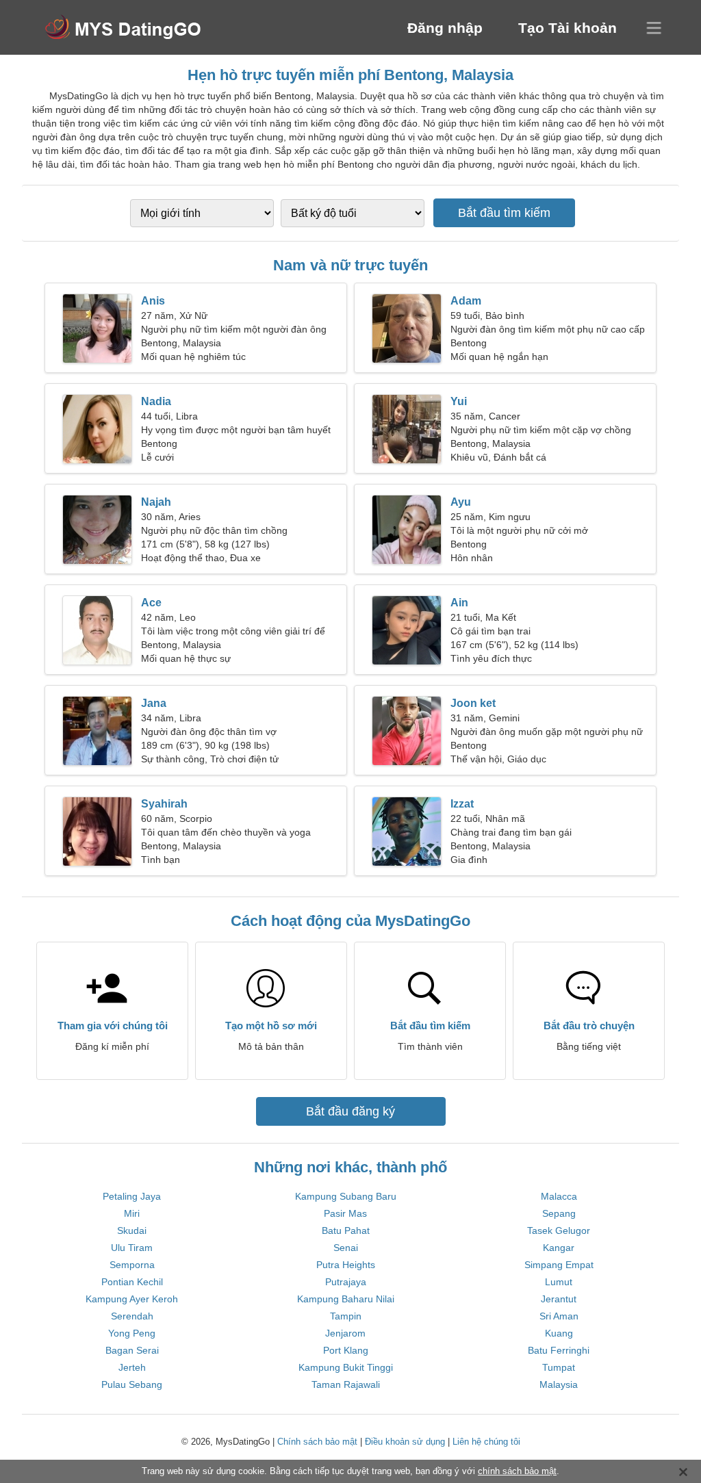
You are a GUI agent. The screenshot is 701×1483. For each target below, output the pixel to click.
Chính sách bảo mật (317, 1441)
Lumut (558, 1281)
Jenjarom (345, 1333)
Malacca (559, 1196)
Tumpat (558, 1367)
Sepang (559, 1213)
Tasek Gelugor (558, 1230)
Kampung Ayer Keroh (132, 1298)
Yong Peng (131, 1333)
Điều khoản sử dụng (405, 1441)
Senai (345, 1247)
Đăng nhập (445, 28)
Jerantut (558, 1298)
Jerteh (132, 1367)
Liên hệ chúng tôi (486, 1441)
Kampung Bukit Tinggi (345, 1367)
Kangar (558, 1247)
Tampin (345, 1316)
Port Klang (345, 1350)
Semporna (132, 1264)
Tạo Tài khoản (567, 28)
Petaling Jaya (132, 1196)
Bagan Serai (132, 1350)
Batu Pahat (346, 1230)
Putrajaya (345, 1281)
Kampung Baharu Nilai (345, 1298)
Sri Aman (558, 1316)
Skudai (131, 1230)
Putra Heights (345, 1264)
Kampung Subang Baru (345, 1196)
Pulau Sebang (131, 1384)
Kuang (559, 1333)
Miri (132, 1213)
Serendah (132, 1316)
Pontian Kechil (132, 1281)
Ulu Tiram (132, 1247)
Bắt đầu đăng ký (350, 1111)
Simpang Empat (559, 1264)
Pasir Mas (345, 1213)
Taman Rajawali (345, 1384)
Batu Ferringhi (558, 1350)
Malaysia (558, 1384)
